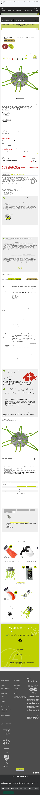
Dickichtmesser (25, 255)
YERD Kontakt (3, 683)
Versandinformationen (17, 685)
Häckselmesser (32, 255)
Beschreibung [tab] (6, 174)
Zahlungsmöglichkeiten (17, 683)
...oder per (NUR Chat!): (10, 160)
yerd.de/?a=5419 (21, 473)
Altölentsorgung (16, 690)
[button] (32, 8)
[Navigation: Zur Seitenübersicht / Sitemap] (3, 35)
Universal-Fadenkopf (23, 243)
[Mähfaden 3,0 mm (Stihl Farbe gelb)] (23, 482)
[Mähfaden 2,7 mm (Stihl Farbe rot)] (21, 482)
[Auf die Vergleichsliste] (35, 63)
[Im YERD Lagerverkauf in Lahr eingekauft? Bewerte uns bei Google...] (33, 692)
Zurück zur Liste (5, 36)
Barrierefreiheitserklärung (17, 691)
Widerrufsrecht (16, 688)
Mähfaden (16, 242)
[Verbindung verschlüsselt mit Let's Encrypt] (6, 757)
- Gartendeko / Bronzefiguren (5, 706)
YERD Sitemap (3, 701)
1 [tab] (16, 98)
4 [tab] (19, 98)
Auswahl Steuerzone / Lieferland (8, 140)
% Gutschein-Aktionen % (4, 690)
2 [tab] (17, 98)
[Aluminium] (18, 484)
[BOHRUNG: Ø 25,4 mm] (21, 479)
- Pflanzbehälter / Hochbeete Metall (5, 704)
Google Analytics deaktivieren (18, 696)
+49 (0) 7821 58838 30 (35, 1)
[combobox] (19, 29)
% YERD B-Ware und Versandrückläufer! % (6, 688)
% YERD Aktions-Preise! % (4, 693)
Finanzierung (15, 693)
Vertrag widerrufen (20, 769)
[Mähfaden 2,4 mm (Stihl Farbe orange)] (18, 482)
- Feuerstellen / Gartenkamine (5, 703)
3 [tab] (18, 98)
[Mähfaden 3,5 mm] (28, 482)
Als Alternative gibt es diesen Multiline (23, 292)
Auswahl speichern (22, 792)
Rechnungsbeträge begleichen (5, 680)
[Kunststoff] (21, 484)
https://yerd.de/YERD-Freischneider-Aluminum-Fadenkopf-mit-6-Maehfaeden (24, 472)
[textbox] (19, 29)
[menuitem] (4, 10)
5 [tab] (20, 98)
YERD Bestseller (3, 685)
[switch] (3, 788)
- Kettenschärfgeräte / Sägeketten (5, 715)
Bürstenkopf (34, 243)
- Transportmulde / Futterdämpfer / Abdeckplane (6, 713)
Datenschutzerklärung (17, 680)
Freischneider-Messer (15, 238)
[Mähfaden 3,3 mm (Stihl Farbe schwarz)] (26, 482)
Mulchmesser (20, 255)
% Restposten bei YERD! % (4, 691)
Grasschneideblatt (14, 255)
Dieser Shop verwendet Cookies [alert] (20, 776)
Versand (9, 145)
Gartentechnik (7, 115)
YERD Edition (2, 696)
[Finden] (38, 14)
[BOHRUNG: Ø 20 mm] (18, 479)
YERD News (2, 698)
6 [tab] (21, 98)
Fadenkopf (29, 238)
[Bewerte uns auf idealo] (31, 689)
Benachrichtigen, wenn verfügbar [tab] (18, 174)
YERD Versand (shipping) (20, 654)
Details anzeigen (34, 792)
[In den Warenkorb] (2, 52)
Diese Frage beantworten (33, 288)
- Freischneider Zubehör (4, 711)
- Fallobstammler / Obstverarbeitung (6, 709)
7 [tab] (22, 98)
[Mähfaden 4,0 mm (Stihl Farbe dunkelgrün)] (31, 482)
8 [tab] (23, 98)
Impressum (10, 785)
